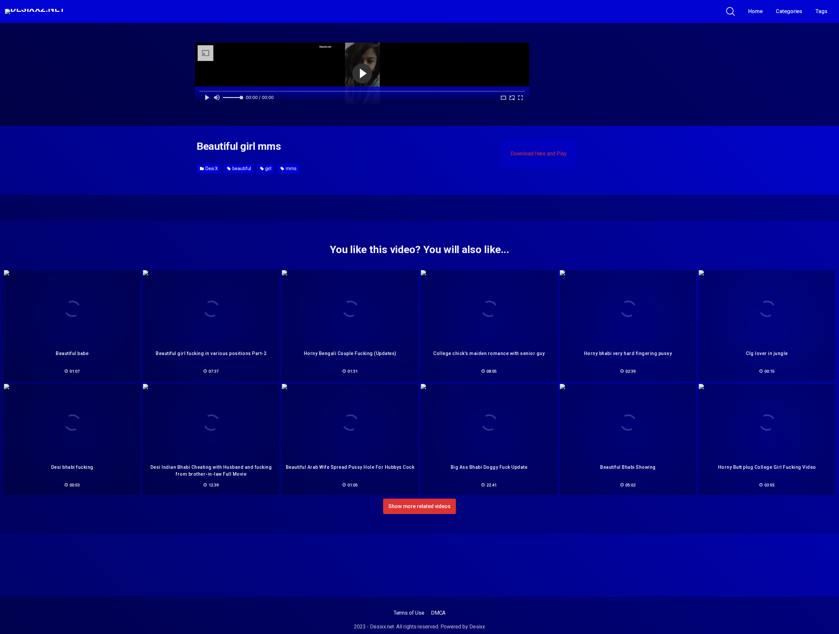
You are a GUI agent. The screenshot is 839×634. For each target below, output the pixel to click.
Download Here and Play (538, 153)
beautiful (241, 168)
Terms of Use (409, 613)
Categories (789, 11)
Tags (821, 11)
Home (755, 11)
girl (267, 168)
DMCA (438, 613)
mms (291, 168)
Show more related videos (419, 506)
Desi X (211, 168)
